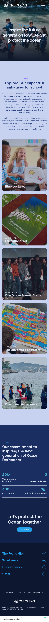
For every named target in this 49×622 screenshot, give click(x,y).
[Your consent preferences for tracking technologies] (45, 618)
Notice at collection (11, 619)
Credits (20, 609)
